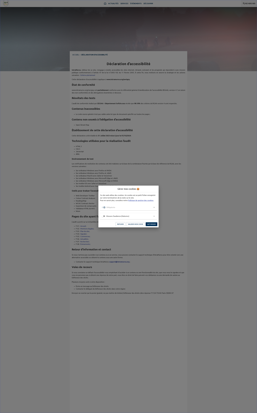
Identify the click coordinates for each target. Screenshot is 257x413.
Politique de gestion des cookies (140, 200)
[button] (128, 207)
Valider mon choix (135, 224)
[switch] (102, 216)
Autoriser (151, 224)
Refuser (120, 224)
